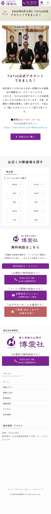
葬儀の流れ (8, 392)
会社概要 (7, 414)
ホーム (6, 381)
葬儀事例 (7, 403)
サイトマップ (38, 489)
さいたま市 (12, 178)
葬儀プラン (8, 387)
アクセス (7, 409)
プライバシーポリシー (23, 489)
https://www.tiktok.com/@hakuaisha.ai (25, 127)
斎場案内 (7, 398)
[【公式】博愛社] (9, 3)
